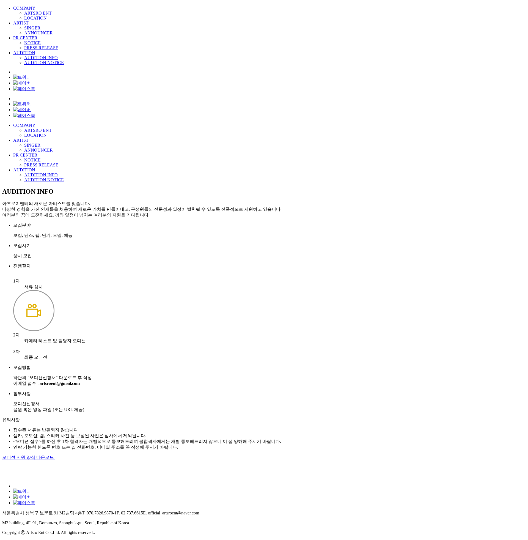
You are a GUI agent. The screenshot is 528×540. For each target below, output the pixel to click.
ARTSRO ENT (38, 13)
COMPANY (24, 8)
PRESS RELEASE (41, 47)
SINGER (32, 28)
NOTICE (32, 42)
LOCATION (35, 18)
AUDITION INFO (41, 57)
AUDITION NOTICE (44, 62)
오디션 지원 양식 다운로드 (28, 457)
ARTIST (21, 23)
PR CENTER (25, 37)
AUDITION (24, 52)
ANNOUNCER (38, 33)
